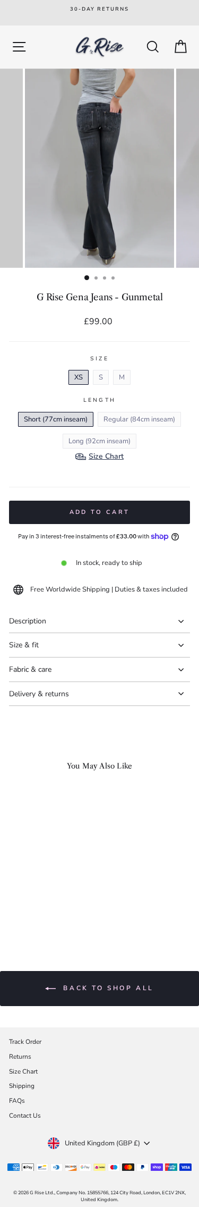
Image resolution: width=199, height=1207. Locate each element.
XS (78, 377)
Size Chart (23, 1071)
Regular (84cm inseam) (139, 419)
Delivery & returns (39, 694)
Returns (20, 1056)
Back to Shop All (107, 988)
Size (99, 358)
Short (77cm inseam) (56, 419)
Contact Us (25, 1115)
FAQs (17, 1100)
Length (99, 400)
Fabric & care (30, 669)
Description (27, 621)
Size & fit (24, 645)
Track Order (25, 1041)
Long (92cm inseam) (99, 441)
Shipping (21, 1086)
